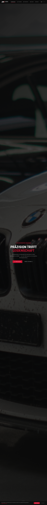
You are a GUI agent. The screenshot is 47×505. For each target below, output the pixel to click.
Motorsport (25, 1)
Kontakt (37, 1)
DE (41, 1)
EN (44, 1)
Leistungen (19, 1)
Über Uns (32, 1)
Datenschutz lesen (4, 503)
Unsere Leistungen (28, 261)
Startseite (13, 1)
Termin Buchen (18, 261)
